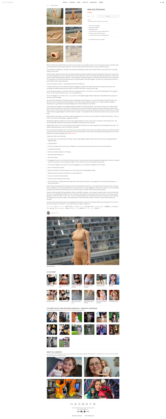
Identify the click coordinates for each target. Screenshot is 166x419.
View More (73, 53)
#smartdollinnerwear (66, 310)
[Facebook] (75, 404)
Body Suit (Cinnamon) (96, 9)
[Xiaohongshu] (87, 404)
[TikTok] (83, 404)
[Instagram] (79, 404)
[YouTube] (90, 404)
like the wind (72, 133)
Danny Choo (56, 212)
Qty (88, 16)
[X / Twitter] (72, 404)
